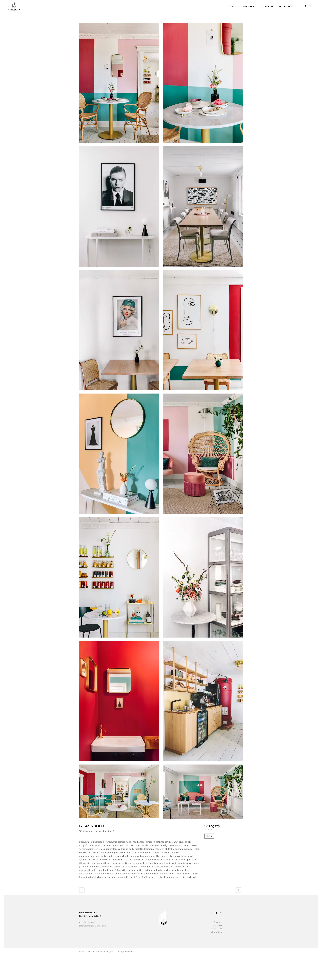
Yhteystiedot (217, 932)
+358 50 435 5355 (87, 922)
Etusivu (217, 922)
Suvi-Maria (217, 928)
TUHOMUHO (128, 952)
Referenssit (217, 925)
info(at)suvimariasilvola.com (92, 925)
